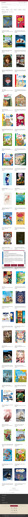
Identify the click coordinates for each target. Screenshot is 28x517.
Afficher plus (14, 488)
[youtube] (15, 508)
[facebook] (13, 508)
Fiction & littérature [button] (8, 492)
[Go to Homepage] (3, 2)
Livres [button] (4, 492)
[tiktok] (16, 508)
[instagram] (11, 508)
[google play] (16, 510)
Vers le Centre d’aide (14, 512)
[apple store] (15, 510)
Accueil (2, 492)
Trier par (3, 9)
